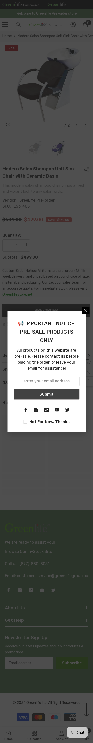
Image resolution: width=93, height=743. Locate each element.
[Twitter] (67, 410)
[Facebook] (26, 410)
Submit (46, 394)
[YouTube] (57, 410)
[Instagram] (36, 410)
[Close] (85, 310)
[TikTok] (46, 410)
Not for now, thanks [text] (49, 422)
